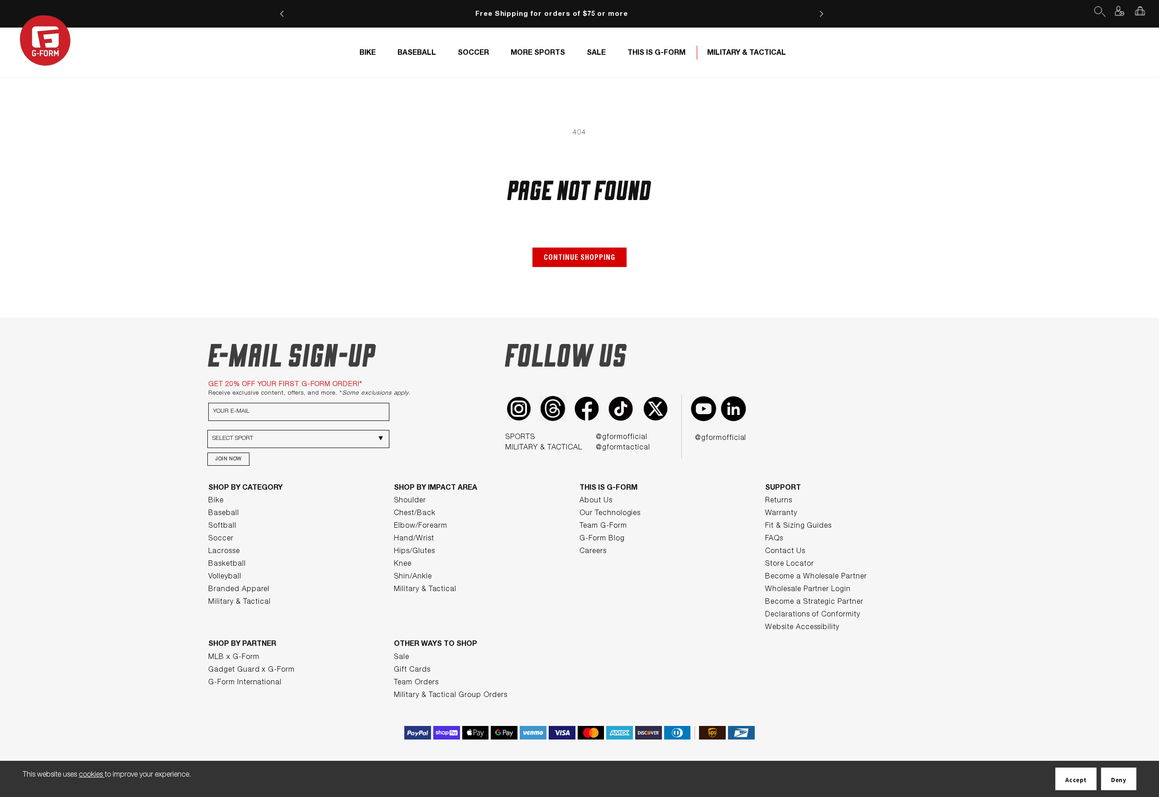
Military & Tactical (239, 602)
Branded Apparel (238, 589)
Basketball (227, 564)
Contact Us (785, 551)
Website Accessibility (802, 627)
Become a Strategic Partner (814, 602)
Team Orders (416, 683)
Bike (216, 501)
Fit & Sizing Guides (798, 526)
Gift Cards (412, 670)
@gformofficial (621, 437)
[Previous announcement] (282, 13)
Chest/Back (415, 513)
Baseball (223, 513)
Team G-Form (603, 526)
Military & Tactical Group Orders (451, 695)
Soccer (221, 539)
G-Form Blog (602, 539)
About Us (596, 501)
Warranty (781, 513)
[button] (1099, 11)
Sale (401, 657)
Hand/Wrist (414, 539)
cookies (92, 775)
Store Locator (789, 564)
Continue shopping (579, 258)
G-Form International (245, 683)
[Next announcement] (822, 13)
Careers (593, 551)
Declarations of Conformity (812, 615)
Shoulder (410, 501)
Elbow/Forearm (420, 526)
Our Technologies (610, 513)
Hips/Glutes (414, 551)
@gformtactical (623, 448)
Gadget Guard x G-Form (251, 670)
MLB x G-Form (233, 657)
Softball (222, 526)
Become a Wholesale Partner (816, 577)
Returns (778, 501)
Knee (403, 564)
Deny (1118, 780)
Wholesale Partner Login (808, 589)
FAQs (774, 539)
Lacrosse (224, 551)
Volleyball (224, 577)
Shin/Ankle (413, 577)
